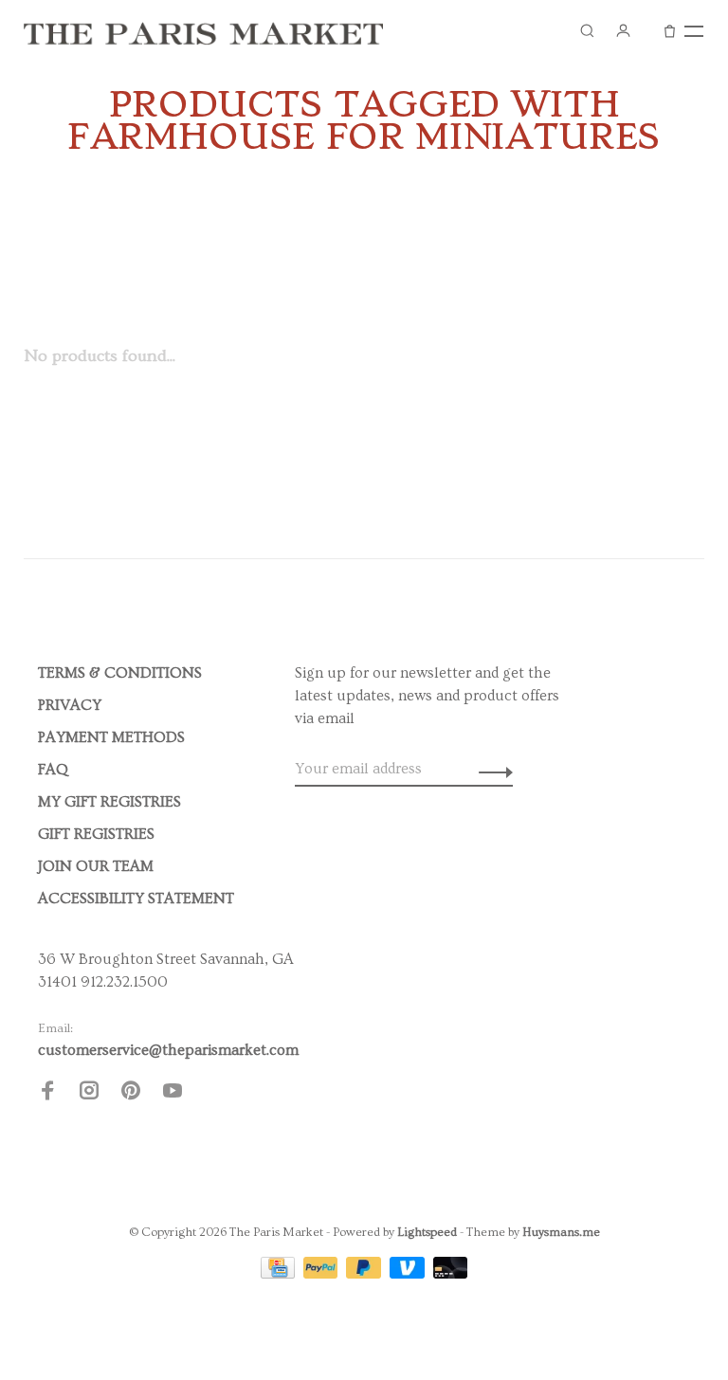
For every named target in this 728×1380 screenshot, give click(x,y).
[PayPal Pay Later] (365, 1273)
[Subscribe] (490, 769)
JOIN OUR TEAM (96, 866)
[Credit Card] (280, 1273)
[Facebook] (47, 1093)
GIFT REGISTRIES (96, 834)
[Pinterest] (130, 1093)
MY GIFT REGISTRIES (109, 801)
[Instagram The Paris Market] (89, 1093)
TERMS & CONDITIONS (120, 672)
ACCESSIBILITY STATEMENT (136, 898)
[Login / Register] (622, 30)
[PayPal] (322, 1273)
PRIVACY (69, 705)
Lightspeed (427, 1232)
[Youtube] (172, 1093)
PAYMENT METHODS (111, 737)
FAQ (53, 769)
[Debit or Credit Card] (450, 1273)
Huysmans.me (561, 1232)
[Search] (586, 30)
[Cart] (670, 30)
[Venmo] (409, 1273)
